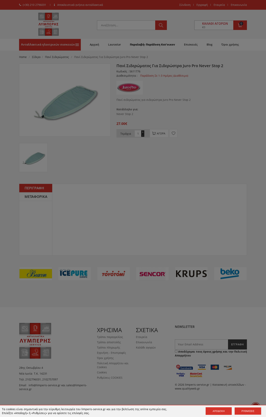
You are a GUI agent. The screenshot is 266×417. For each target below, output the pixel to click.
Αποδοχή (219, 411)
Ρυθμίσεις (247, 411)
